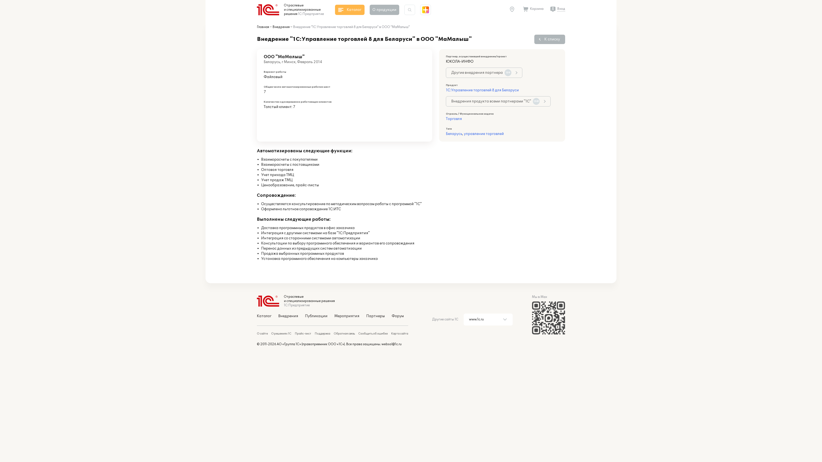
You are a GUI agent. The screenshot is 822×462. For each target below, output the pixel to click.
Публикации (316, 316)
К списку (552, 39)
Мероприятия (346, 316)
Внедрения (281, 27)
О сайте (262, 333)
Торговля (454, 119)
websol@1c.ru (391, 344)
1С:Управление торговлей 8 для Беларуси (482, 90)
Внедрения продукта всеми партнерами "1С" (495, 101)
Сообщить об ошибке (373, 333)
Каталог (264, 316)
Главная (263, 27)
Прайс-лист (303, 333)
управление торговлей (484, 134)
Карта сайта (399, 333)
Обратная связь (344, 333)
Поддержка (322, 333)
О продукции (384, 10)
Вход (561, 9)
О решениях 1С (281, 333)
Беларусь (454, 134)
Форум (398, 316)
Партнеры (375, 316)
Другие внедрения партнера (480, 73)
